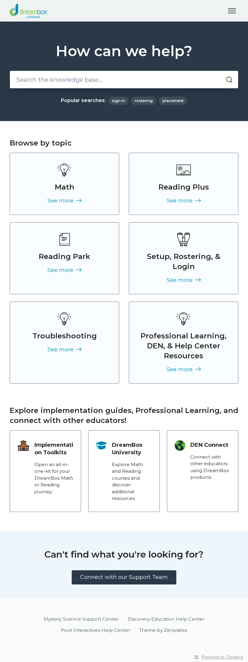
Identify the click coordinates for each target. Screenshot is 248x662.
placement (173, 100)
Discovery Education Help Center (166, 619)
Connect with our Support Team (124, 577)
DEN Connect (209, 445)
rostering (144, 100)
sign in (118, 100)
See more (61, 200)
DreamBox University (127, 449)
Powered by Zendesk (222, 657)
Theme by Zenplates (163, 630)
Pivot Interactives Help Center (95, 630)
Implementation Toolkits (53, 449)
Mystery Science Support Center (81, 619)
